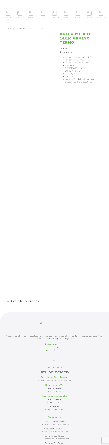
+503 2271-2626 (49, 425)
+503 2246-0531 (50, 432)
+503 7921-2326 (63, 432)
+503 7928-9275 (63, 425)
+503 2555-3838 (48, 381)
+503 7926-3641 (65, 381)
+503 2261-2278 (50, 439)
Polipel (9, 29)
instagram (54, 361)
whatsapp (60, 361)
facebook (48, 361)
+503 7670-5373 (63, 439)
